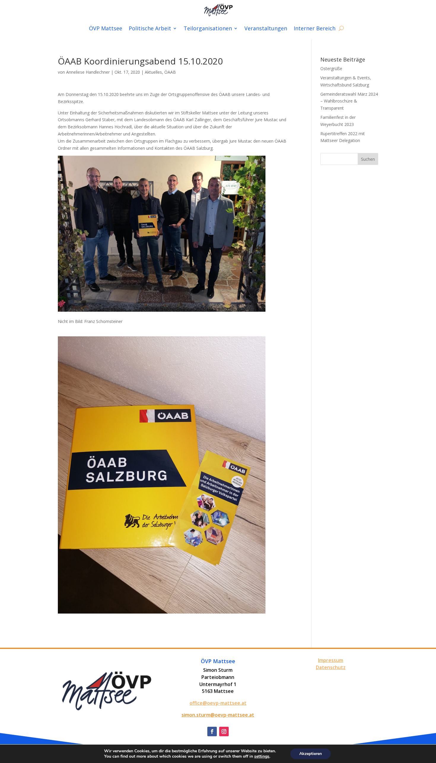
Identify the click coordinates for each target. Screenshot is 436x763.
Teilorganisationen (208, 28)
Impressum (330, 660)
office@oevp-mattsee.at (218, 703)
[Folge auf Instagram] (224, 731)
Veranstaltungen (265, 28)
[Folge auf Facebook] (212, 731)
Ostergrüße (331, 68)
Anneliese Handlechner (88, 72)
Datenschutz (331, 667)
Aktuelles (153, 72)
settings (261, 756)
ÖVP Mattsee (105, 28)
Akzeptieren (310, 753)
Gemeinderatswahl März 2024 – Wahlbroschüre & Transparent (349, 101)
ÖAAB (170, 72)
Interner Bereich (314, 28)
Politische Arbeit (150, 28)
